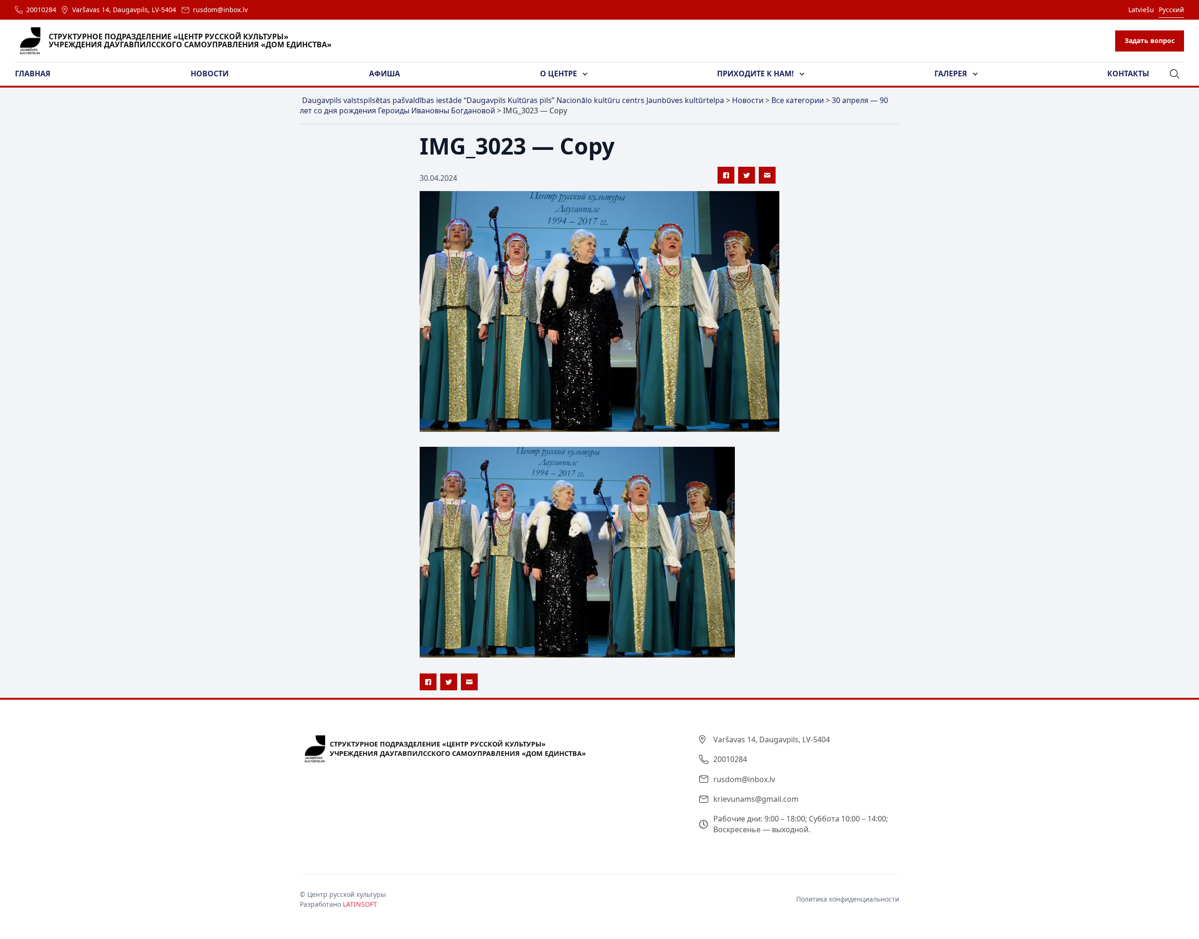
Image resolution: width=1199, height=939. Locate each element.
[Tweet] (746, 175)
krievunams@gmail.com (756, 799)
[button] (38, 74)
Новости (210, 73)
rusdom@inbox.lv (220, 9)
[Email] (767, 175)
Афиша (384, 73)
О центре (558, 73)
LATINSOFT (360, 904)
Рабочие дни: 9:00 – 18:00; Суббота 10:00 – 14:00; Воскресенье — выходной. (800, 823)
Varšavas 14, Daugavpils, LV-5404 (124, 9)
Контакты (1128, 73)
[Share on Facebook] (726, 175)
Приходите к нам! (755, 73)
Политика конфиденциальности (847, 899)
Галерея (950, 73)
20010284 (41, 9)
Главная (33, 73)
